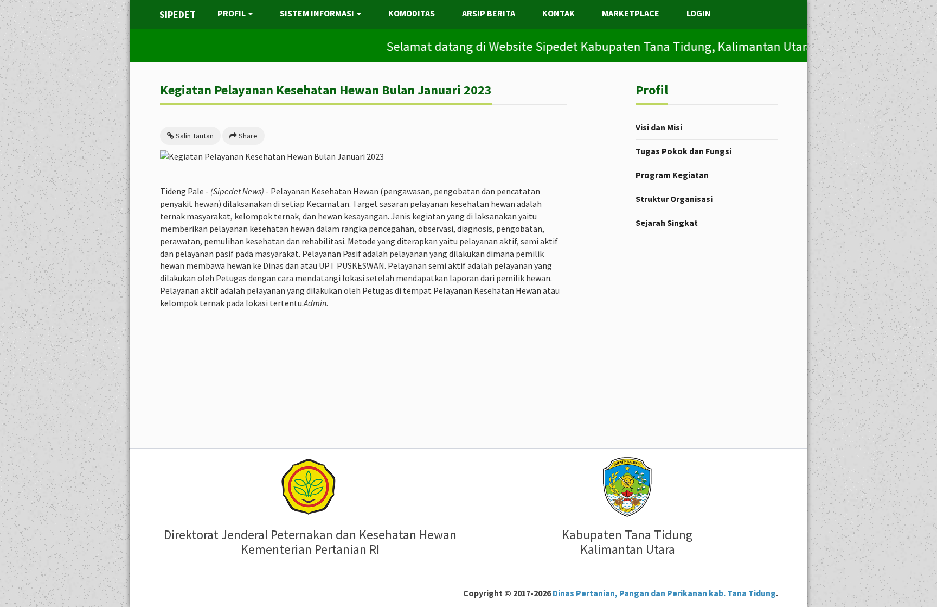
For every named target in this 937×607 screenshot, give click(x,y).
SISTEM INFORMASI (318, 13)
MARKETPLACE (630, 13)
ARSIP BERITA (488, 13)
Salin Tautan (194, 136)
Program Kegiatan (672, 174)
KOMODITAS (411, 13)
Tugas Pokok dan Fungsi (683, 151)
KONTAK (558, 13)
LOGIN (698, 13)
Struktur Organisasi (674, 198)
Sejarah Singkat (667, 222)
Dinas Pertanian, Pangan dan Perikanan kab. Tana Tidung (663, 592)
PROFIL (232, 13)
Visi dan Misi (659, 127)
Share (247, 136)
